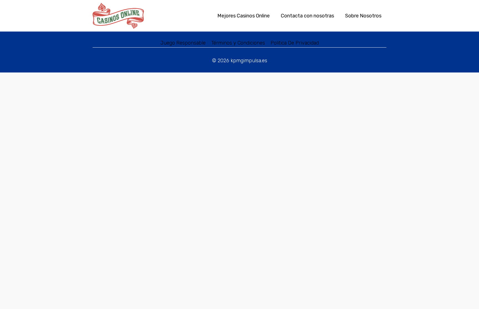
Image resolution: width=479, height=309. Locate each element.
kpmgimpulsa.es (249, 61)
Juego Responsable (183, 43)
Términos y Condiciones (238, 43)
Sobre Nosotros (363, 16)
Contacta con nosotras (307, 16)
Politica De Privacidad (295, 43)
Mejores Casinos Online (243, 16)
